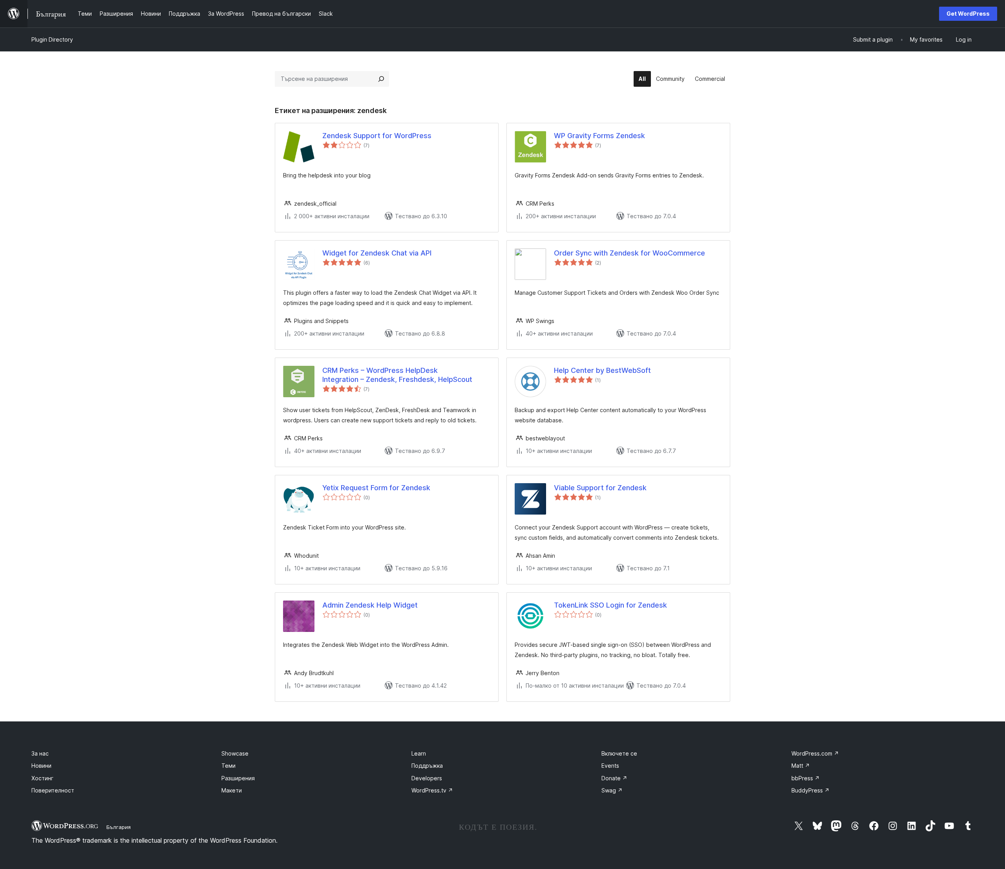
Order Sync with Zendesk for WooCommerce (629, 253)
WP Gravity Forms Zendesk (599, 135)
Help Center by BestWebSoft (602, 370)
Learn (418, 753)
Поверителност (52, 790)
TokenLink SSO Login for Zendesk (610, 605)
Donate (614, 778)
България (118, 827)
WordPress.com (815, 753)
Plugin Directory (52, 39)
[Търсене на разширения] (381, 79)
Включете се (619, 753)
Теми (228, 765)
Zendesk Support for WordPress (376, 135)
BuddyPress (810, 790)
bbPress (805, 778)
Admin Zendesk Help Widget (370, 605)
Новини (41, 765)
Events (610, 765)
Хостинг (42, 778)
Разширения (238, 778)
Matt (800, 765)
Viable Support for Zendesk (600, 488)
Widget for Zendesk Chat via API (376, 253)
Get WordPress (968, 13)
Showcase (235, 753)
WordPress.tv (432, 790)
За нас (40, 753)
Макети (231, 790)
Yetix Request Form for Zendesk (376, 488)
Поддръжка (427, 765)
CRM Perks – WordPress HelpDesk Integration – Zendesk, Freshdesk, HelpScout (397, 374)
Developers (426, 778)
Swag (612, 790)
